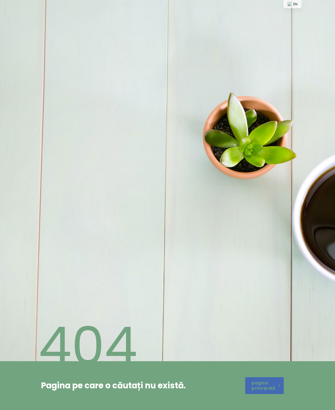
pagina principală (263, 385)
